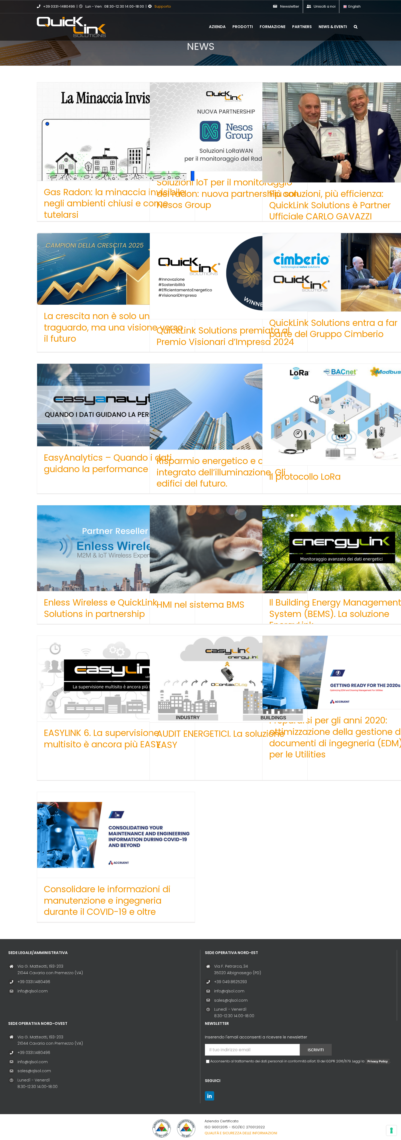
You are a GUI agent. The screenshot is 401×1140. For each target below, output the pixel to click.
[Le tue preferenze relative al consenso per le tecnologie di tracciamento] (391, 1130)
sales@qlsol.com (231, 1000)
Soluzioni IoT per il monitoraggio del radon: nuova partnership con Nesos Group (228, 193)
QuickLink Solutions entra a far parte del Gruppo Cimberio (333, 328)
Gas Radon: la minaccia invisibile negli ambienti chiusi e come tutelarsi (114, 203)
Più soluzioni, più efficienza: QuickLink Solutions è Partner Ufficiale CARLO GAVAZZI (330, 205)
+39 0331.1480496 (33, 982)
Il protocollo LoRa (305, 476)
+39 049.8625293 (230, 982)
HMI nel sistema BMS (200, 604)
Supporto (162, 6)
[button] (355, 26)
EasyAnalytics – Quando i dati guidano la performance (108, 463)
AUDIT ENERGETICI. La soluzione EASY (221, 739)
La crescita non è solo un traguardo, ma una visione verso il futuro (113, 327)
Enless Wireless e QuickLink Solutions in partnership (100, 608)
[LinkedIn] (209, 1096)
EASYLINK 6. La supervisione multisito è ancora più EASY (102, 738)
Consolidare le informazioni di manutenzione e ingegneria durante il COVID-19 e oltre (107, 900)
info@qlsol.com (32, 991)
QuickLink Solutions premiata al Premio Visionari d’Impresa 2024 (225, 336)
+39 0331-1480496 (59, 6)
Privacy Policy (377, 1061)
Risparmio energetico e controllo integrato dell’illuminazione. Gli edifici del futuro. (226, 472)
